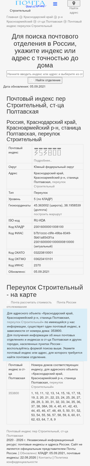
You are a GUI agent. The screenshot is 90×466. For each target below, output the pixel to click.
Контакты (45, 457)
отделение (48, 80)
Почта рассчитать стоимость (31, 302)
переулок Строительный (50, 183)
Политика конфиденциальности (37, 459)
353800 (14, 393)
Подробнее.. (43, 160)
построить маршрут (48, 214)
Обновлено (28, 453)
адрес (73, 6)
